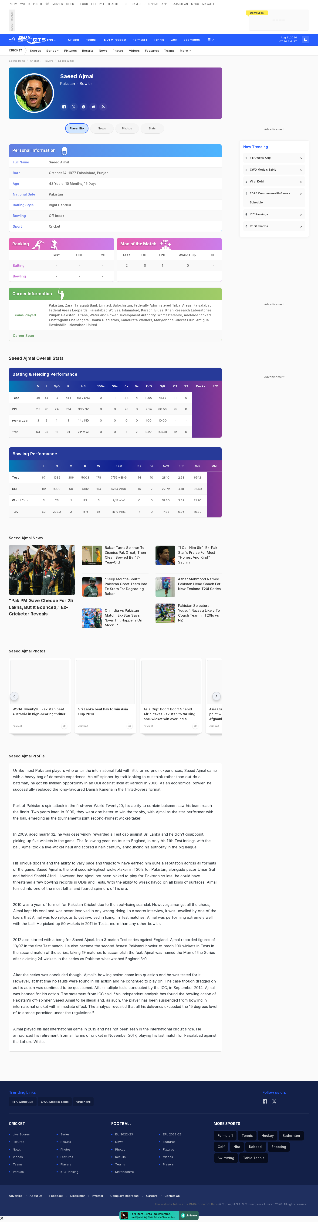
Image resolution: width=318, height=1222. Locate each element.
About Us (36, 1196)
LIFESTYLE (98, 4)
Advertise (16, 1196)
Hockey (268, 1136)
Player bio (77, 128)
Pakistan (67, 83)
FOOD (84, 4)
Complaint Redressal (124, 1196)
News (103, 50)
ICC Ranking (69, 1172)
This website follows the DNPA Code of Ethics (186, 1204)
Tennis (159, 39)
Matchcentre (124, 1172)
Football (91, 39)
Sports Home (17, 60)
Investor (97, 1196)
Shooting (278, 1147)
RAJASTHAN (180, 4)
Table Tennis (253, 1158)
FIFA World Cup (260, 157)
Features (152, 50)
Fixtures (70, 50)
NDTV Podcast (115, 39)
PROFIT (37, 4)
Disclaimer (77, 1196)
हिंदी (47, 4)
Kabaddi (256, 1147)
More (184, 50)
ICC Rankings (259, 214)
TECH (124, 4)
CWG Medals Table (263, 169)
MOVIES (57, 4)
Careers (152, 1196)
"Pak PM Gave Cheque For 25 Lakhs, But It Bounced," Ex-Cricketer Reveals (41, 607)
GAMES (136, 4)
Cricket (73, 39)
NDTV (13, 4)
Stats (152, 128)
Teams (169, 50)
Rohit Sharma (259, 226)
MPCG (195, 4)
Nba (236, 1147)
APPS (165, 4)
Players (48, 60)
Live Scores (21, 1134)
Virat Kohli (257, 181)
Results (88, 50)
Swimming (226, 1158)
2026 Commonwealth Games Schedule (270, 198)
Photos (118, 50)
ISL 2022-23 (124, 1134)
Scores (35, 50)
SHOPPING (151, 4)
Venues (18, 1172)
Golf (174, 39)
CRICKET (71, 4)
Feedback (56, 1196)
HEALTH (113, 4)
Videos (134, 50)
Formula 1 (140, 39)
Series (51, 50)
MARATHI (208, 4)
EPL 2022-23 (172, 1134)
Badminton (191, 39)
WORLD (25, 4)
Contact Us (172, 1196)
